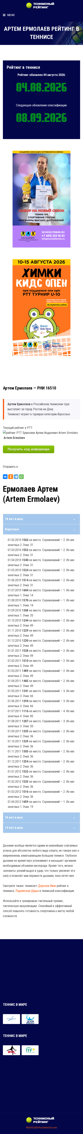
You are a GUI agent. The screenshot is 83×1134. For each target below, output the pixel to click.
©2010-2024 (32, 1127)
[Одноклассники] (10, 476)
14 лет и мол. (14, 828)
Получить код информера (28, 449)
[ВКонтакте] (5, 476)
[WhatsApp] (21, 476)
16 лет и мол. (14, 817)
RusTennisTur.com (48, 1127)
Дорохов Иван (47, 886)
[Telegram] (16, 476)
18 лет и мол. (14, 519)
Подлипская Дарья (27, 891)
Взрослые (12, 529)
